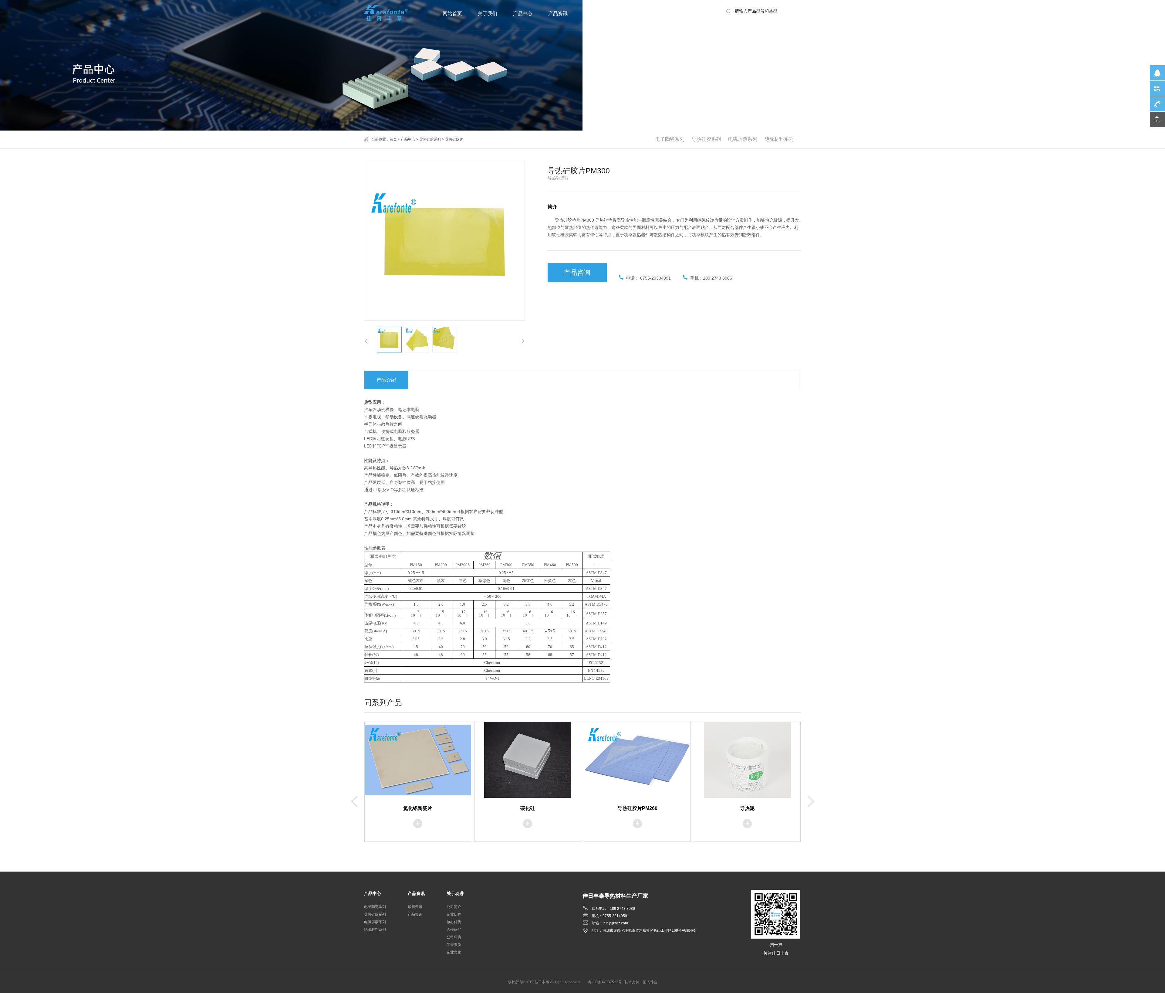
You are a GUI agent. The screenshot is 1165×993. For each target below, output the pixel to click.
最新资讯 (415, 907)
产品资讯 (558, 13)
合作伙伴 (454, 929)
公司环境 (454, 937)
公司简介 (454, 907)
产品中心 (522, 13)
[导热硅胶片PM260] (637, 760)
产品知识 (415, 914)
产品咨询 (577, 272)
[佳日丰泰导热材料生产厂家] (386, 12)
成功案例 (637, 13)
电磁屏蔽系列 (742, 139)
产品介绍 (386, 380)
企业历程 (454, 914)
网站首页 (452, 13)
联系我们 (673, 13)
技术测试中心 (598, 13)
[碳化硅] (527, 760)
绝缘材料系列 (779, 139)
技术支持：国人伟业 (641, 982)
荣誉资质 (454, 945)
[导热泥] (747, 760)
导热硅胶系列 (706, 139)
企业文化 (454, 952)
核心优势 (454, 922)
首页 (393, 139)
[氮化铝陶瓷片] (418, 760)
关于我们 (487, 13)
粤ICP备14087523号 (605, 982)
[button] (523, 341)
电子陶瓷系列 (669, 139)
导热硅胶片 (454, 139)
